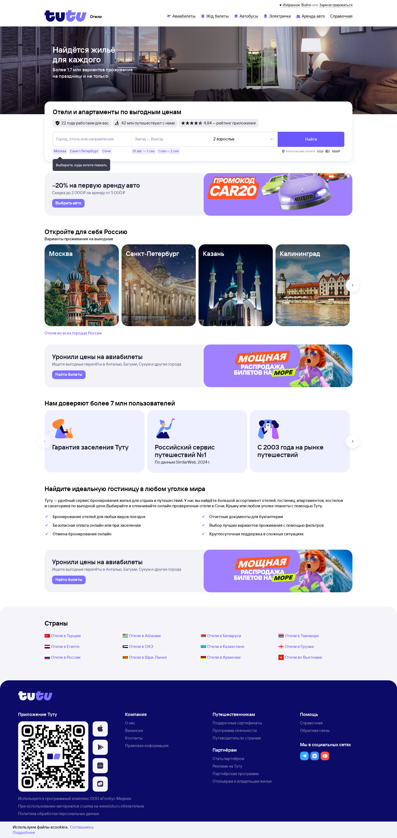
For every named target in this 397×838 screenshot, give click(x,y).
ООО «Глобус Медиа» (110, 798)
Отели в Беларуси (224, 635)
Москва (61, 253)
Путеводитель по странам (237, 738)
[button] (100, 728)
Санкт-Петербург (152, 253)
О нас (130, 722)
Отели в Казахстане (225, 646)
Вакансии (134, 730)
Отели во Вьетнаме (303, 657)
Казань (213, 253)
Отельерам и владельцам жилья (242, 781)
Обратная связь (314, 730)
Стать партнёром (228, 758)
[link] (68, 203)
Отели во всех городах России (73, 333)
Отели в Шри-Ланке (148, 657)
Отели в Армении (224, 657)
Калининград (300, 253)
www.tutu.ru (109, 806)
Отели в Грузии (299, 646)
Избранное (291, 5)
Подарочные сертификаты (237, 722)
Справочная (311, 722)
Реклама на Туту (227, 766)
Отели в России (65, 657)
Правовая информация (147, 745)
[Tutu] (66, 16)
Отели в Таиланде (302, 635)
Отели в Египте (65, 646)
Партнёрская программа (236, 773)
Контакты (134, 738)
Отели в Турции (66, 635)
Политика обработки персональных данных (58, 813)
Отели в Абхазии (145, 635)
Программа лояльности (235, 730)
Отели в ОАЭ (141, 646)
